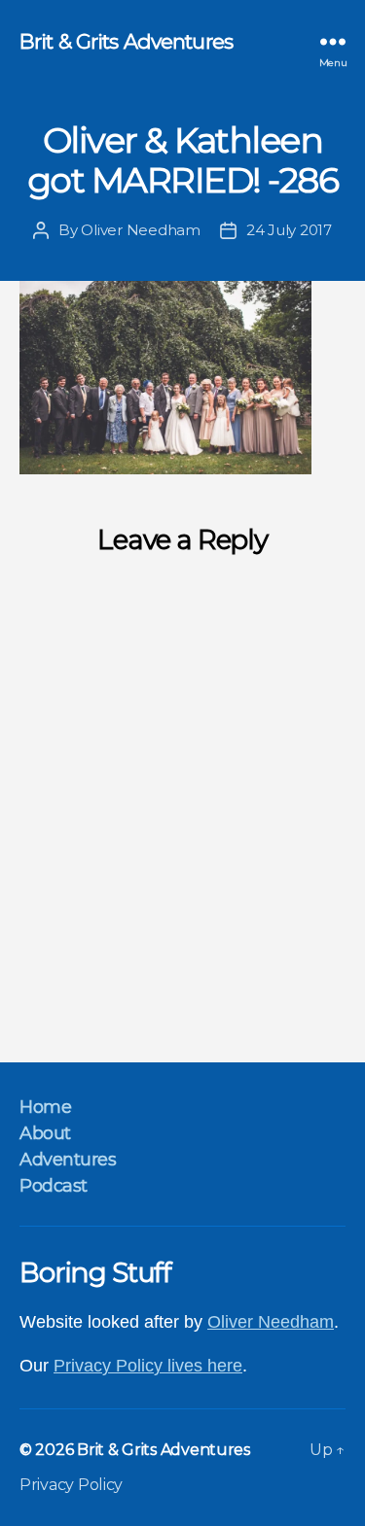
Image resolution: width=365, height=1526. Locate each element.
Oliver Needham (140, 230)
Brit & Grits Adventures (126, 41)
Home (45, 1107)
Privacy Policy (71, 1484)
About (45, 1133)
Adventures (67, 1159)
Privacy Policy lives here (148, 1365)
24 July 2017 (289, 230)
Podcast (53, 1186)
